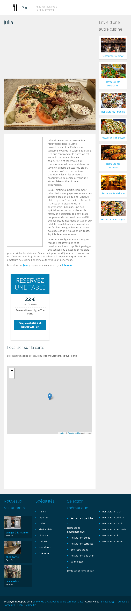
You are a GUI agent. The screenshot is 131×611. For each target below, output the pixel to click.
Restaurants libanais (113, 111)
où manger (77, 561)
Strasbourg (107, 601)
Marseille (30, 605)
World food (45, 547)
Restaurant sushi (112, 523)
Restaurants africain (113, 193)
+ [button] (12, 370)
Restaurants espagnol (113, 219)
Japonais (44, 517)
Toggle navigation (7, 8)
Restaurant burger (112, 541)
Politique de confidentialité (67, 601)
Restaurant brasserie (114, 529)
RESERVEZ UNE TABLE (30, 283)
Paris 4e (9, 584)
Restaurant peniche (82, 518)
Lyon (20, 605)
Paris (25, 7)
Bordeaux (9, 605)
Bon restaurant (79, 549)
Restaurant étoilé (80, 537)
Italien (42, 511)
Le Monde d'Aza (42, 601)
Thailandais (45, 529)
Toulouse (122, 601)
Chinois (43, 541)
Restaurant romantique (80, 571)
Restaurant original (113, 517)
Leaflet (61, 433)
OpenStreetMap (74, 433)
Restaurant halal (111, 511)
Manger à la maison (16, 532)
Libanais (67, 265)
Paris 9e (9, 535)
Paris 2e (9, 560)
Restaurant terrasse (82, 543)
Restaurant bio (110, 535)
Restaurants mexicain (113, 137)
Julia (25, 265)
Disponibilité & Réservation (30, 325)
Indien (42, 523)
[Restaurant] (15, 7)
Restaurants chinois (113, 56)
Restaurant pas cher (82, 555)
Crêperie (44, 553)
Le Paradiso (12, 581)
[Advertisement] (50, 53)
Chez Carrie (12, 557)
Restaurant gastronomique (76, 529)
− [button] (12, 376)
